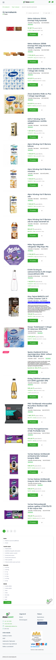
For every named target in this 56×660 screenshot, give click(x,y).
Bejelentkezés (40, 617)
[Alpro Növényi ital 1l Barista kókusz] (14, 154)
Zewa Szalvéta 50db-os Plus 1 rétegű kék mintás (39, 70)
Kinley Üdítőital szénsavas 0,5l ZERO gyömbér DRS (39, 379)
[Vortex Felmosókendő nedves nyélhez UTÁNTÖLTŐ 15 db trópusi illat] (14, 514)
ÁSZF (4, 638)
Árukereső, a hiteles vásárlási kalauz (37, 649)
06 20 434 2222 (8, 623)
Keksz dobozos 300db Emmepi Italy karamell (37, 19)
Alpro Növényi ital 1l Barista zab (39, 195)
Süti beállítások (42, 623)
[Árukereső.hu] (42, 647)
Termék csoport (7, 546)
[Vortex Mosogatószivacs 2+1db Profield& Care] (14, 439)
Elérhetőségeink (23, 620)
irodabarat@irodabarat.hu (11, 626)
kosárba (33, 34)
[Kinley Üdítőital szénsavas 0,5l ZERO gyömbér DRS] (14, 389)
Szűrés (5, 538)
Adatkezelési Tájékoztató (9, 641)
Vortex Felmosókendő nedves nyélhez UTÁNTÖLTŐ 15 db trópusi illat (39, 506)
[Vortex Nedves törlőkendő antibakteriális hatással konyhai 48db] (14, 464)
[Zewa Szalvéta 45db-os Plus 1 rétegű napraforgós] (14, 104)
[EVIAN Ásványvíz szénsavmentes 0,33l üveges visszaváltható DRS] (14, 280)
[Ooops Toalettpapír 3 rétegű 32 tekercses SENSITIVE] (14, 337)
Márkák (5, 584)
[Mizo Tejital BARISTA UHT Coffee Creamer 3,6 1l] (14, 307)
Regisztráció (40, 620)
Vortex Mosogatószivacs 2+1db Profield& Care (38, 430)
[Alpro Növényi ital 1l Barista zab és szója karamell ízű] (14, 229)
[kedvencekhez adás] (42, 34)
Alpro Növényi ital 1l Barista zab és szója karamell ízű (39, 220)
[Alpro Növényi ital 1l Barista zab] (14, 204)
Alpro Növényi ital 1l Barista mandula (39, 170)
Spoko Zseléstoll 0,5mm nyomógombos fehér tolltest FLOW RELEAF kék (40, 354)
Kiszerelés (5, 565)
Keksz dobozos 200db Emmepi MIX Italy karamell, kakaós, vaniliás (39, 45)
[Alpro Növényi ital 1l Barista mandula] (14, 179)
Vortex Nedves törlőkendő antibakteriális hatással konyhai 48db (39, 456)
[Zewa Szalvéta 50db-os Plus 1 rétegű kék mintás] (14, 79)
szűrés (8, 602)
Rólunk (21, 617)
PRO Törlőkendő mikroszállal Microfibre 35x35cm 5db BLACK (40, 405)
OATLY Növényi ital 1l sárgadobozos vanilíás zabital (37, 121)
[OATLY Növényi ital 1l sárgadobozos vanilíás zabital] (14, 129)
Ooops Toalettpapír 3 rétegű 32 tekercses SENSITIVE (40, 328)
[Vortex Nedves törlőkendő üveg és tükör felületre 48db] (14, 489)
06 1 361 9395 (8, 621)
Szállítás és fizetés (7, 635)
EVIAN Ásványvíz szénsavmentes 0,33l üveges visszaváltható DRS (40, 272)
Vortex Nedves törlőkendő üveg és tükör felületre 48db (39, 480)
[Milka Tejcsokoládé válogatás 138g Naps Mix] (14, 255)
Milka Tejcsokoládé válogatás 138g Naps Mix (38, 245)
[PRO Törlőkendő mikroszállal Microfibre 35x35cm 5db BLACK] (14, 414)
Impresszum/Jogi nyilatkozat (10, 644)
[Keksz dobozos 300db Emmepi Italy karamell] (14, 28)
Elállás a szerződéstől (8, 646)
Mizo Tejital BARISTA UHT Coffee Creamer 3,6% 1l (38, 297)
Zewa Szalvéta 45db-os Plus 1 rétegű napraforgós (39, 95)
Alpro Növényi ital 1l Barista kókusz (39, 145)
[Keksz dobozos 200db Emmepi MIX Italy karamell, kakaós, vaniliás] (14, 54)
